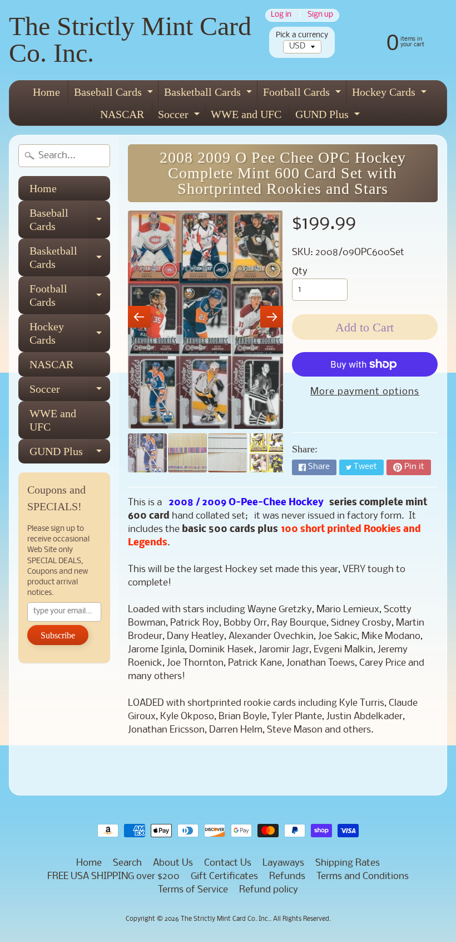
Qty (300, 271)
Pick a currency (302, 35)
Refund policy (268, 890)
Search (127, 863)
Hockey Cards (390, 94)
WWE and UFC (246, 114)
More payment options (364, 392)
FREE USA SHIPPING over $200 (113, 876)
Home (46, 92)
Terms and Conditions (362, 876)
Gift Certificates (224, 876)
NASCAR (122, 114)
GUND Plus (329, 116)
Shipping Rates (347, 863)
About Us (173, 863)
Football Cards (303, 94)
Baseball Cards (115, 94)
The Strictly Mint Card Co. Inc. (130, 39)
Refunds (287, 876)
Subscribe (58, 635)
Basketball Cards (209, 94)
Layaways (283, 863)
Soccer (180, 116)
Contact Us (227, 863)
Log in (281, 15)
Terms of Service (193, 890)
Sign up (320, 15)
